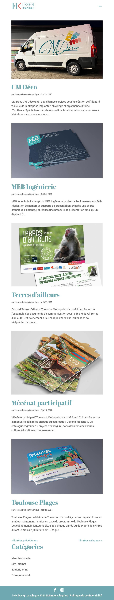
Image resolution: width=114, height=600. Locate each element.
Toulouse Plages (34, 502)
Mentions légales (57, 595)
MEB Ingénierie (33, 186)
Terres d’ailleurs (35, 294)
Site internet (18, 563)
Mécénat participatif (41, 402)
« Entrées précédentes (24, 540)
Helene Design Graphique (27, 94)
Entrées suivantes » (91, 540)
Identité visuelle (21, 558)
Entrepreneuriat (20, 575)
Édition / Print (19, 569)
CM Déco (24, 87)
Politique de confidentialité (86, 595)
